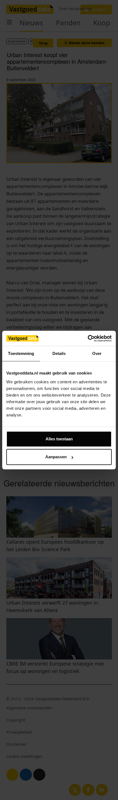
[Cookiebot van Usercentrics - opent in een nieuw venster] (88, 338)
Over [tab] (97, 353)
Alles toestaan (59, 439)
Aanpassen (56, 456)
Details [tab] (59, 353)
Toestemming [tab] (21, 353)
